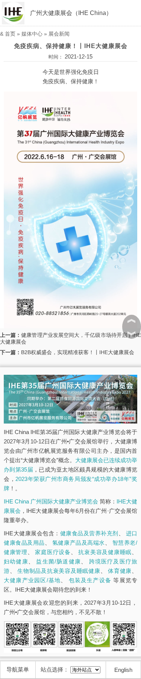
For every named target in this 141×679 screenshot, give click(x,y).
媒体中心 (31, 34)
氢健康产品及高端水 (78, 542)
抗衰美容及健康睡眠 (105, 552)
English (123, 670)
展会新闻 (59, 34)
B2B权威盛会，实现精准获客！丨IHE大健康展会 (77, 352)
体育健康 (120, 571)
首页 (10, 34)
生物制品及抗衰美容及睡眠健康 (58, 571)
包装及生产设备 (90, 580)
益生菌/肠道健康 (58, 561)
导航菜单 (17, 669)
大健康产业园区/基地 (32, 580)
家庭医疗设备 (52, 552)
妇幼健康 (16, 561)
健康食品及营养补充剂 (89, 533)
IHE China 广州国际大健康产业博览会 (51, 501)
